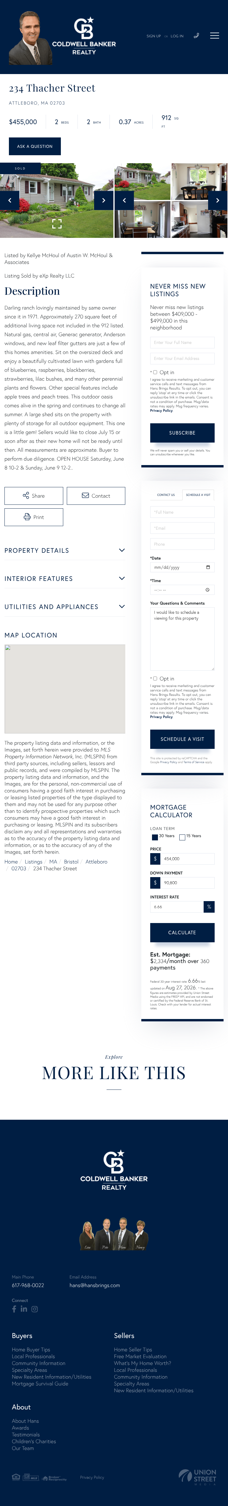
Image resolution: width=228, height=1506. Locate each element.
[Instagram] (34, 1309)
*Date (155, 558)
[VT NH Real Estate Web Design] (197, 1477)
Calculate (182, 932)
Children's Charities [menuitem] (34, 1441)
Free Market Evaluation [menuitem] (140, 1356)
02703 (19, 868)
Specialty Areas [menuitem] (29, 1369)
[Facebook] (14, 1309)
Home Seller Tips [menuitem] (133, 1349)
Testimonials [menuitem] (26, 1434)
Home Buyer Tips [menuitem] (31, 1349)
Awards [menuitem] (20, 1427)
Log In (177, 36)
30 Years (167, 835)
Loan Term (162, 828)
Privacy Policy (161, 410)
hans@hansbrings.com (94, 1285)
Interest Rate (164, 897)
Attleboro (96, 861)
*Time (155, 580)
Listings (33, 861)
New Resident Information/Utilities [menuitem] (51, 1376)
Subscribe (182, 433)
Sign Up (154, 36)
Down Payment (166, 873)
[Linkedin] (24, 1309)
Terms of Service (193, 762)
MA (53, 861)
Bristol (71, 861)
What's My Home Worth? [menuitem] (142, 1363)
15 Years (193, 835)
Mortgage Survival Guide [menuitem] (40, 1383)
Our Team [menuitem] (23, 1448)
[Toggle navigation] (214, 36)
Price (155, 849)
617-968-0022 (28, 1285)
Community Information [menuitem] (38, 1363)
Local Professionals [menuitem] (33, 1356)
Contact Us (166, 495)
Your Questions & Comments (177, 603)
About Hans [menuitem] (25, 1420)
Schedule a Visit (198, 495)
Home (11, 861)
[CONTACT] (35, 146)
